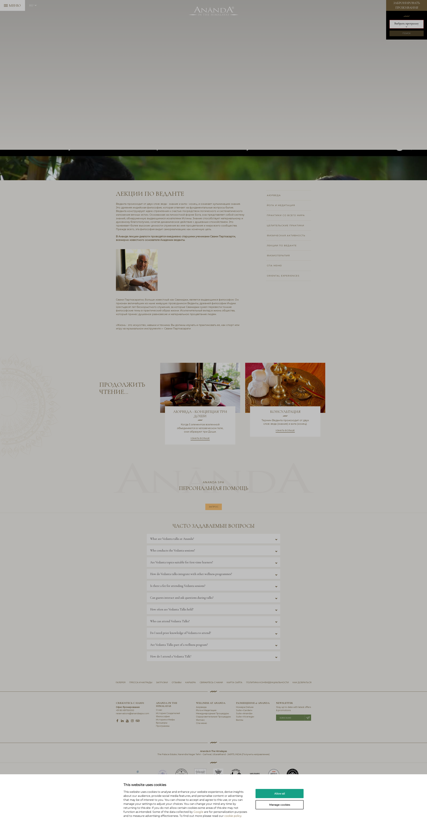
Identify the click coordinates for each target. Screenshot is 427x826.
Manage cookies (279, 804)
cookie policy (232, 815)
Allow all (279, 793)
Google (198, 811)
